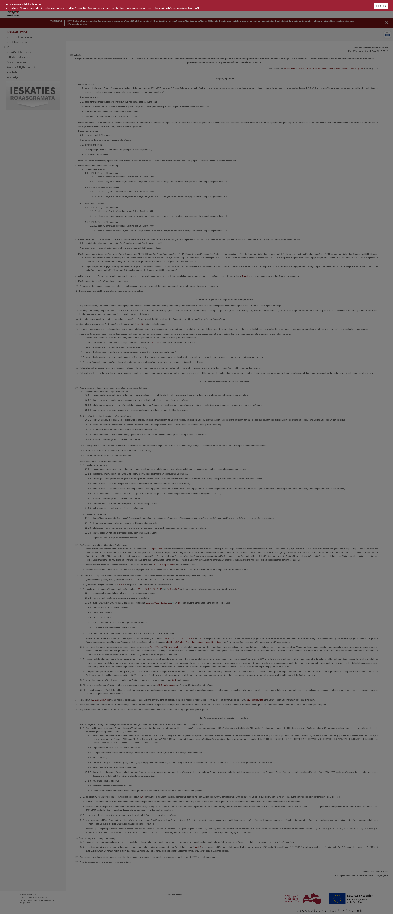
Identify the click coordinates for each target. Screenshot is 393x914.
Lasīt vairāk (193, 8)
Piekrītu (381, 6)
